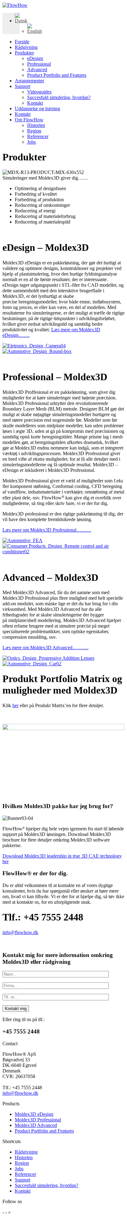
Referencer (37, 136)
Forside (22, 41)
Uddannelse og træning (37, 108)
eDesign (35, 58)
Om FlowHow (29, 119)
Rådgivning (26, 47)
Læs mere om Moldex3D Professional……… (46, 530)
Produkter (24, 52)
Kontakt (35, 103)
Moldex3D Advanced (36, 1125)
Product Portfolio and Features (56, 75)
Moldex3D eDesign (34, 1114)
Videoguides (39, 91)
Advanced (37, 69)
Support (22, 86)
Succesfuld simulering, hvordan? (59, 97)
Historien (36, 125)
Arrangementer (29, 80)
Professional (39, 64)
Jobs (31, 142)
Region (34, 130)
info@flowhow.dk (20, 932)
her (15, 705)
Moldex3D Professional (38, 1119)
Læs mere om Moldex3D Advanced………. (45, 647)
